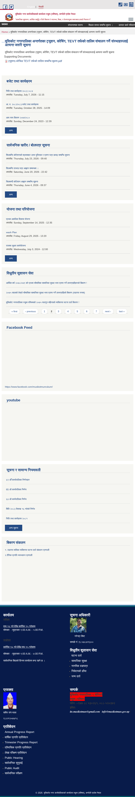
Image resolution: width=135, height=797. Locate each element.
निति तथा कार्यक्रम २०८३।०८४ (19, 91)
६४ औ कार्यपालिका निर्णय (16, 499)
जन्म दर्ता (75, 676)
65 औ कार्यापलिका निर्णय (16, 489)
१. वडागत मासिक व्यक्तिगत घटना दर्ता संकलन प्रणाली (27, 550)
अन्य (11, 130)
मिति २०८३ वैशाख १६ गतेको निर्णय (20, 509)
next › (108, 311)
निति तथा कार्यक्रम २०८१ (16, 518)
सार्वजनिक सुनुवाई (14, 762)
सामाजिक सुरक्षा (79, 660)
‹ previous (30, 311)
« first (14, 311)
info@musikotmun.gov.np (115, 711)
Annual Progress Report (19, 732)
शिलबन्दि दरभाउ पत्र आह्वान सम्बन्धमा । (22, 168)
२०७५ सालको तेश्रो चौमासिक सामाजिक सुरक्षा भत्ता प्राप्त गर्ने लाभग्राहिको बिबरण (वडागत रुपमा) (45, 292)
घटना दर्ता (76, 655)
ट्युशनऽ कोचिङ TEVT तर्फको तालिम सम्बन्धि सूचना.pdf (35, 61)
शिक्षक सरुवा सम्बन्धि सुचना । (97, 25)
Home (5, 32)
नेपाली (41, 6)
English (31, 6)
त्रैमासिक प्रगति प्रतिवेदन (18, 747)
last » (122, 311)
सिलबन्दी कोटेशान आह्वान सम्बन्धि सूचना (22, 181)
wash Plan (11, 232)
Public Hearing (14, 757)
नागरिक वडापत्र (79, 666)
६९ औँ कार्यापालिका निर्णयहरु (18, 479)
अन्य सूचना (13, 528)
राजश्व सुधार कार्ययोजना (16, 245)
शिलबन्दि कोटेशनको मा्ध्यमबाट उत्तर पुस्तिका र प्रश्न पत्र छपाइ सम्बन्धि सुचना (38, 155)
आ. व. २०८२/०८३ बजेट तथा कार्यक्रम (22, 104)
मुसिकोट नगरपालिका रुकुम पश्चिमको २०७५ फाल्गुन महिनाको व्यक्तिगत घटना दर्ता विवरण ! (42, 302)
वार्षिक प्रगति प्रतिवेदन (16, 737)
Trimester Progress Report (21, 742)
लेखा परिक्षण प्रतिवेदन (16, 752)
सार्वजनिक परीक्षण (13, 773)
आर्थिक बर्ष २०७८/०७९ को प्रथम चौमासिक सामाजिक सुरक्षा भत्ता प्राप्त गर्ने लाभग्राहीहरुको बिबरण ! (46, 283)
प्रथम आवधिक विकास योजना (18, 219)
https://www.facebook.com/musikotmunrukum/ (29, 386)
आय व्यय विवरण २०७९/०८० (18, 117)
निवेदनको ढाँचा (78, 671)
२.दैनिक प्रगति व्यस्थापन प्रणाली (18, 555)
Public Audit (12, 768)
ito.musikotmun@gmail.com (85, 711)
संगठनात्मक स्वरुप (71, 25)
